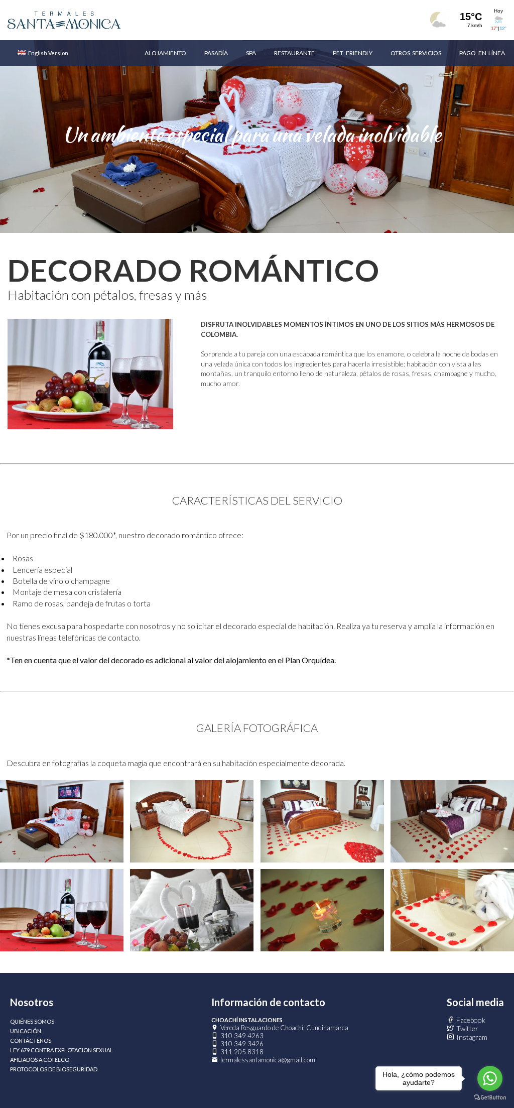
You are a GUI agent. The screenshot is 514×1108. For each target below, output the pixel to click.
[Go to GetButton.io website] (490, 1097)
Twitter (467, 1028)
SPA (251, 53)
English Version (48, 53)
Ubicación (25, 1031)
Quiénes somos (32, 1021)
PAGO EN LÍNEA (482, 53)
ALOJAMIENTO (165, 53)
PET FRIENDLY (352, 53)
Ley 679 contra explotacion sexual (61, 1050)
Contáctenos (30, 1040)
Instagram (471, 1037)
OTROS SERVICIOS (416, 53)
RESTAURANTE (294, 53)
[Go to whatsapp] (489, 1078)
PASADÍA (216, 53)
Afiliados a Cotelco (39, 1059)
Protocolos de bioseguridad (53, 1069)
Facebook (470, 1020)
